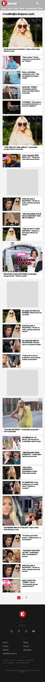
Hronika (27, 650)
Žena (41, 8)
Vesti (10, 8)
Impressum (21, 660)
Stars (16, 8)
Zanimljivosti (31, 8)
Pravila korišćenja (22, 663)
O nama (5, 660)
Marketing (30, 660)
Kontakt (12, 660)
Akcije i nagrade (8, 663)
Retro (22, 8)
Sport (26, 646)
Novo (4, 8)
